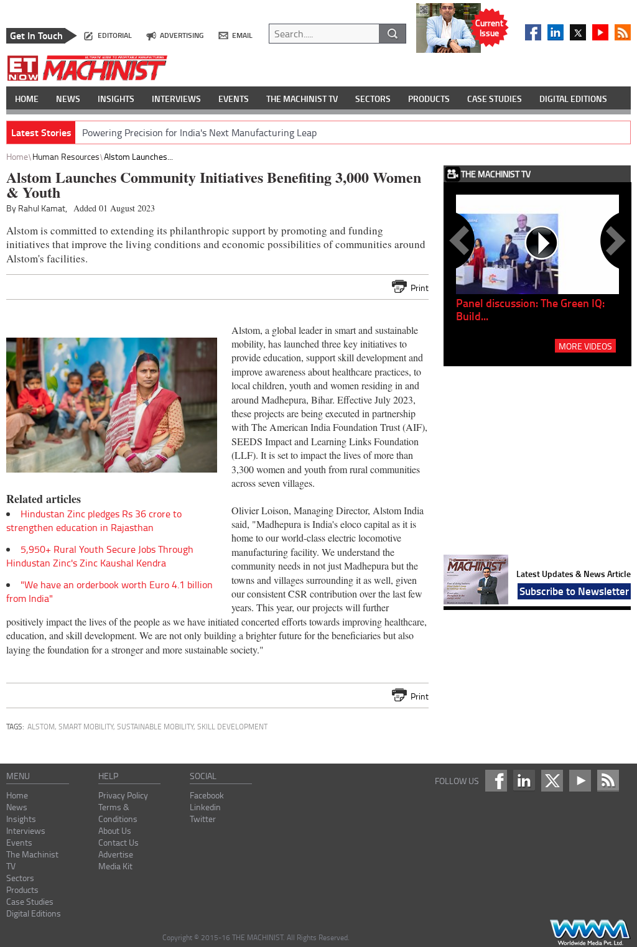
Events (19, 842)
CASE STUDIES (494, 98)
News (16, 807)
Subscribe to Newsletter (574, 590)
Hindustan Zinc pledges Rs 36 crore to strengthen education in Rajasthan (94, 520)
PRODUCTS (429, 98)
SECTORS (373, 98)
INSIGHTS (116, 98)
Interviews (25, 830)
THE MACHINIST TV (302, 98)
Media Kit (115, 866)
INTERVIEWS (176, 98)
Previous (462, 240)
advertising (181, 35)
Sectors (20, 878)
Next (613, 240)
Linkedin (205, 807)
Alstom (41, 726)
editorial (115, 35)
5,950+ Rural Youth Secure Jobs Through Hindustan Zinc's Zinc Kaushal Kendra (99, 556)
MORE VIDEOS (585, 346)
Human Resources (66, 156)
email (242, 35)
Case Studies (29, 901)
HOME (27, 98)
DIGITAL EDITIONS (573, 98)
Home (17, 156)
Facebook (207, 795)
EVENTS (233, 98)
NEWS (68, 98)
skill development (232, 726)
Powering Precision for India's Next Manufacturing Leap (199, 132)
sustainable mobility (155, 726)
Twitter (203, 819)
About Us (114, 830)
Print (420, 287)
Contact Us (118, 842)
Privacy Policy (123, 795)
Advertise (115, 854)
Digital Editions (33, 913)
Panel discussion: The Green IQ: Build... (530, 309)
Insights (21, 819)
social (203, 776)
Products (22, 889)
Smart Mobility (85, 726)
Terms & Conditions (117, 813)
